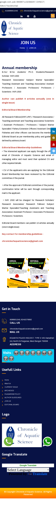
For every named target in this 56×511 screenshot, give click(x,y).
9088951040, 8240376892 (21, 320)
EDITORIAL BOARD (12, 405)
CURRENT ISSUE (11, 387)
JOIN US (8, 401)
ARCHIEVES (9, 391)
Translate (40, 474)
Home (22, 48)
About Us (8, 383)
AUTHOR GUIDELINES (13, 397)
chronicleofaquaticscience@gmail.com (26, 329)
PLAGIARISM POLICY (12, 394)
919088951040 (11, 11)
